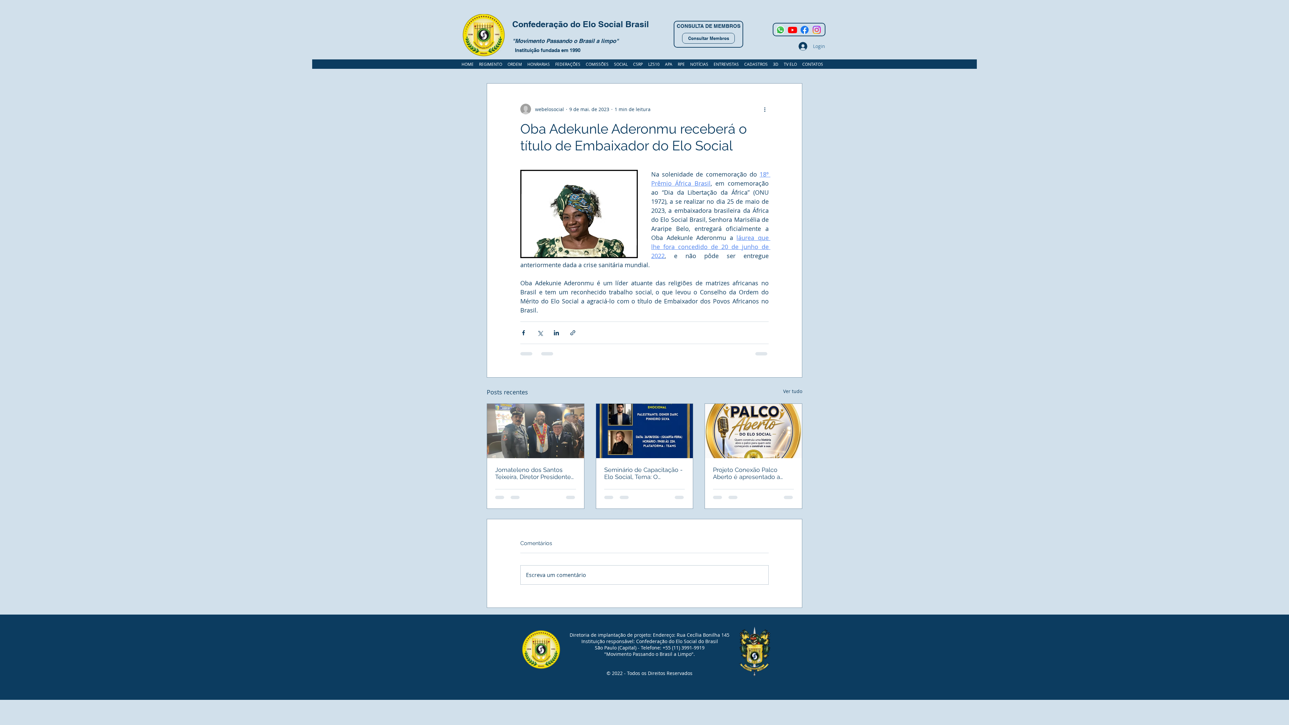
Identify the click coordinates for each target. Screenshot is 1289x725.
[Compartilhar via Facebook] (523, 333)
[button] (756, 64)
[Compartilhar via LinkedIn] (556, 333)
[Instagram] (816, 30)
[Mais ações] (765, 109)
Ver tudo (792, 391)
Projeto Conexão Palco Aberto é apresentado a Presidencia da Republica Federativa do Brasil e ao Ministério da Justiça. (749, 473)
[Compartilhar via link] (573, 333)
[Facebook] (804, 30)
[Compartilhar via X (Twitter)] (540, 333)
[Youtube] (792, 30)
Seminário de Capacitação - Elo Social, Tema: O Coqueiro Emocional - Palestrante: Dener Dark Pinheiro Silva (643, 473)
